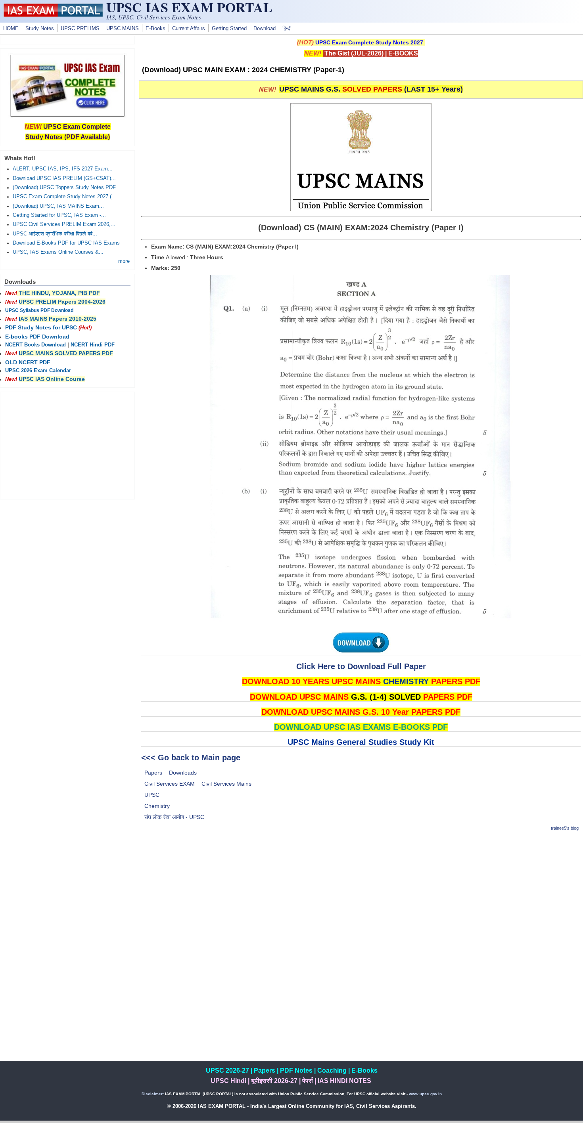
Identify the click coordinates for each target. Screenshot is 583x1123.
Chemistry (157, 806)
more (124, 261)
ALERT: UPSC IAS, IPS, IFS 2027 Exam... (63, 169)
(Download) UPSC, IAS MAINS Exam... (58, 206)
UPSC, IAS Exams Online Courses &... (58, 252)
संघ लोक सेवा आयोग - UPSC (174, 817)
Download (264, 28)
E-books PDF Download (37, 336)
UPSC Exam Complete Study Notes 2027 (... (64, 196)
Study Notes (39, 28)
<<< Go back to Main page (190, 757)
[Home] (53, 14)
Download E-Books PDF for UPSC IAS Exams (66, 243)
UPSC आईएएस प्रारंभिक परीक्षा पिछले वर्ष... (55, 234)
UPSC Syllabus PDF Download (39, 310)
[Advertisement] (361, 894)
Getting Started (229, 28)
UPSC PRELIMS (80, 28)
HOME (11, 28)
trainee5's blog (565, 828)
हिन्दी (287, 28)
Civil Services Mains (226, 784)
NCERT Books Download (35, 345)
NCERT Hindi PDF (93, 345)
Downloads (183, 772)
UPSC (151, 795)
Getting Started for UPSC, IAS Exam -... (59, 215)
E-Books (155, 28)
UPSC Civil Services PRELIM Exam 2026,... (64, 224)
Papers (153, 772)
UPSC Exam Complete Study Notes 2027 (369, 42)
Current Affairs (188, 28)
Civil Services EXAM (169, 784)
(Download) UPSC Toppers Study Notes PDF (64, 187)
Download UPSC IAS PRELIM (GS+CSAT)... (64, 178)
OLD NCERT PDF (27, 362)
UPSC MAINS (122, 28)
